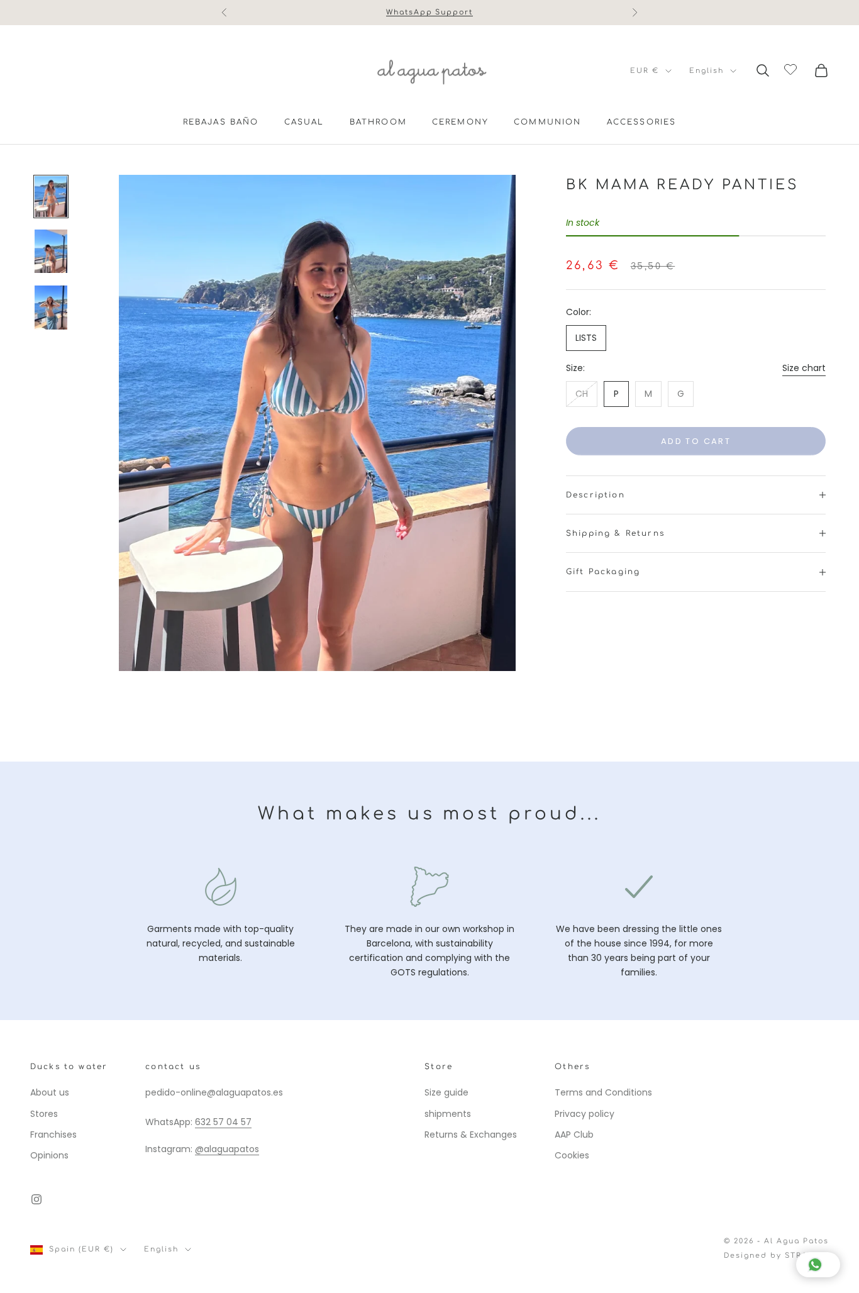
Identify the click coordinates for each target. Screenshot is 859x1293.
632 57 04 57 (223, 1122)
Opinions (49, 1155)
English (706, 71)
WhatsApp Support (430, 12)
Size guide (446, 1092)
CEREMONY (460, 122)
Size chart (804, 368)
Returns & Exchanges (470, 1134)
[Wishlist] (792, 68)
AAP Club (574, 1134)
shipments (447, 1113)
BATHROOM (378, 122)
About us (49, 1092)
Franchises (53, 1134)
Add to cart (696, 441)
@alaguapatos (227, 1149)
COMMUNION (547, 122)
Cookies (572, 1155)
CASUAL (304, 122)
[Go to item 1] (51, 196)
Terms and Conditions (603, 1092)
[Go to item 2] (51, 251)
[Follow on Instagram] (36, 1199)
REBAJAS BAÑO (221, 122)
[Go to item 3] (51, 307)
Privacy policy (584, 1113)
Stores (44, 1113)
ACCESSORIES (642, 122)
